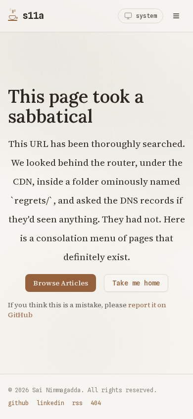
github (18, 403)
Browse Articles (60, 283)
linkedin (50, 403)
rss (77, 403)
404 (96, 403)
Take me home (136, 283)
